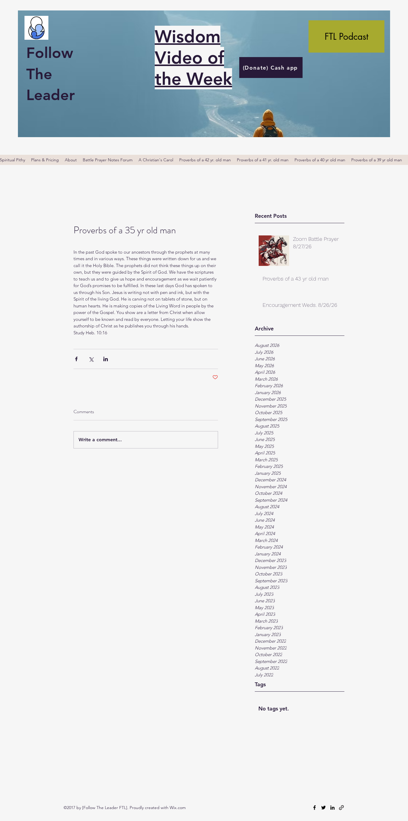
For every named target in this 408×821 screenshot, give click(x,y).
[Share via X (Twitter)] (91, 359)
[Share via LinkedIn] (105, 359)
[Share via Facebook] (76, 359)
